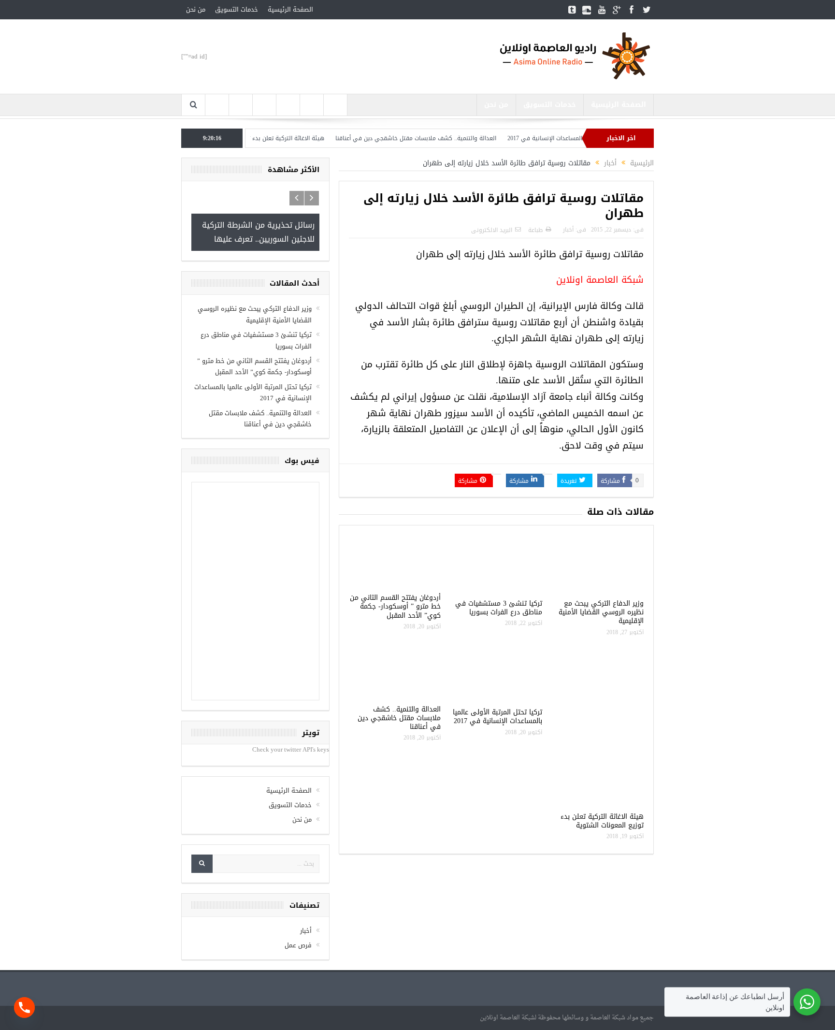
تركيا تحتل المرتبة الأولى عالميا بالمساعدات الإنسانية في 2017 (497, 716)
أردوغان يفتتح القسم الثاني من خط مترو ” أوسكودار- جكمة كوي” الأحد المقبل (395, 606)
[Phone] (24, 1007)
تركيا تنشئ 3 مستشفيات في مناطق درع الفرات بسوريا (498, 608)
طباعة (535, 230)
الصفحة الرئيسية (290, 9)
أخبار (568, 229)
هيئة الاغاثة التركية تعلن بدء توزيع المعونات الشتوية (281, 138)
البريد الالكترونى (491, 230)
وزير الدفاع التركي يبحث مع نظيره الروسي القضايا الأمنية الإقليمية (601, 612)
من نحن (195, 9)
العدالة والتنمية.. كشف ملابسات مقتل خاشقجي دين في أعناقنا (438, 138)
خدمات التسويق (236, 9)
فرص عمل (298, 945)
